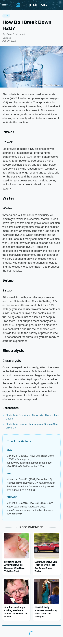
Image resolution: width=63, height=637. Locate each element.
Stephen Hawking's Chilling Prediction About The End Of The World (15, 612)
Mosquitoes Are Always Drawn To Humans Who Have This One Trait (14, 566)
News (6, 16)
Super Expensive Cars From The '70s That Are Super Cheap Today (46, 566)
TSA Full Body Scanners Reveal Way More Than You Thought (46, 612)
